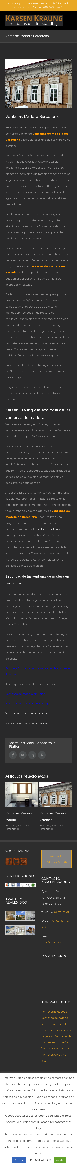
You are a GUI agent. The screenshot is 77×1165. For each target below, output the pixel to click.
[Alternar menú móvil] (70, 17)
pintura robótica (47, 529)
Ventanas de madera (35, 723)
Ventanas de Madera (55, 813)
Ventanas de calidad (54, 1017)
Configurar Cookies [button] (39, 1159)
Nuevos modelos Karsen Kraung (26, 703)
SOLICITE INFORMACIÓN (56, 859)
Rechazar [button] (18, 1160)
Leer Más (38, 1109)
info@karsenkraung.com (57, 942)
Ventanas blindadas (54, 1011)
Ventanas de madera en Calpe (25, 693)
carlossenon (16, 723)
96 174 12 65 (61, 912)
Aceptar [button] (60, 1160)
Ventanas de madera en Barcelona (28, 713)
